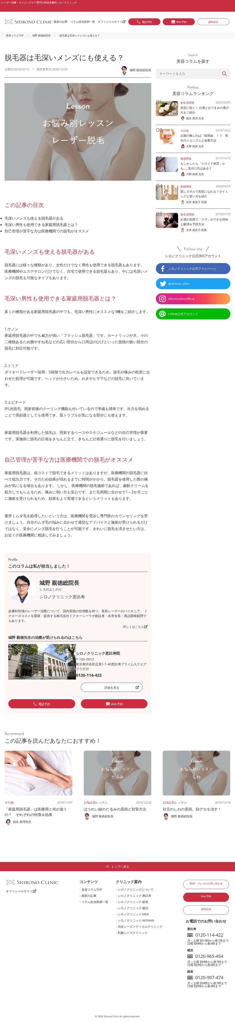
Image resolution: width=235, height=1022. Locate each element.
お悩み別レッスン (96, 802)
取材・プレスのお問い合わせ (206, 883)
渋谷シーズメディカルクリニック (140, 926)
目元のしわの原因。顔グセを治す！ (192, 809)
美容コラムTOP (15, 35)
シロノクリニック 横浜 (133, 908)
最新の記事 (60, 22)
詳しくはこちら (133, 627)
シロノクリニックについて (136, 889)
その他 (9, 802)
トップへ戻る (120, 866)
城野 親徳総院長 (41, 35)
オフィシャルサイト (110, 22)
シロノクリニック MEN (133, 914)
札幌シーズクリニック (133, 933)
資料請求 (213, 22)
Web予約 (206, 896)
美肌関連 (185, 158)
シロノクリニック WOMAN (136, 920)
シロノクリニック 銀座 (133, 902)
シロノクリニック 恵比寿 (134, 896)
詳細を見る (111, 687)
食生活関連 (187, 103)
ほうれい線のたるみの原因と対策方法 (115, 809)
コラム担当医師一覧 (82, 22)
